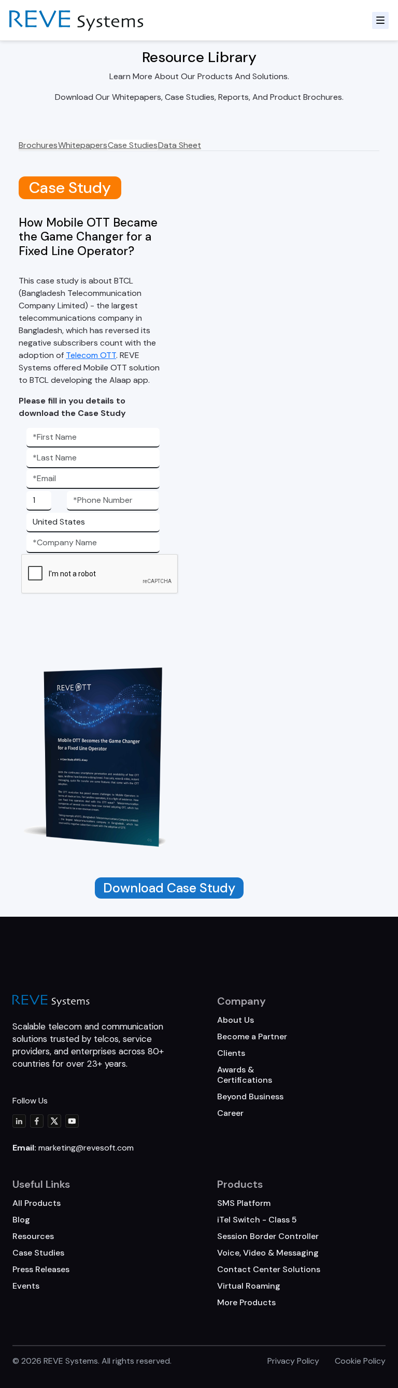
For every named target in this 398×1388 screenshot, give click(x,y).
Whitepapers (82, 145)
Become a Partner (252, 1036)
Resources (33, 1236)
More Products (246, 1302)
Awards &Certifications (244, 1074)
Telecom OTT (91, 355)
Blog (21, 1219)
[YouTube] (72, 1121)
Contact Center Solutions (268, 1269)
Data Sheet (179, 145)
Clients (231, 1053)
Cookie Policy (360, 1361)
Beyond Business (250, 1096)
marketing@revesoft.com (86, 1147)
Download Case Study (169, 888)
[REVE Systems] (51, 1001)
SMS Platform (244, 1203)
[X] (54, 1121)
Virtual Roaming (248, 1285)
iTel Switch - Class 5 (257, 1219)
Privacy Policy (293, 1361)
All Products (36, 1203)
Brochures (38, 145)
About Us (235, 1019)
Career (230, 1113)
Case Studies (133, 145)
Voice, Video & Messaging (268, 1252)
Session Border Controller (268, 1236)
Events (25, 1285)
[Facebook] (37, 1121)
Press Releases (40, 1269)
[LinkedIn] (19, 1121)
